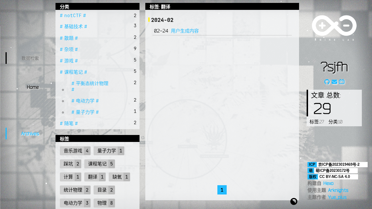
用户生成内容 (185, 31)
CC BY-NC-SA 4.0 (334, 176)
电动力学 (85, 101)
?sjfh (334, 66)
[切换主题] (294, 201)
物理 (102, 203)
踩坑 (68, 164)
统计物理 (73, 190)
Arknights (338, 190)
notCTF (73, 15)
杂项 (69, 49)
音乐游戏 (73, 151)
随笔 (69, 123)
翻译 (92, 177)
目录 (102, 190)
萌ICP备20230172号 (333, 170)
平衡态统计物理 (92, 83)
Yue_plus (337, 197)
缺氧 (117, 177)
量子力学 (85, 112)
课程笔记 (73, 72)
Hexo (328, 183)
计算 (68, 177)
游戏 (69, 61)
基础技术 (73, 26)
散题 (69, 38)
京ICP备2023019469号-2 (339, 164)
